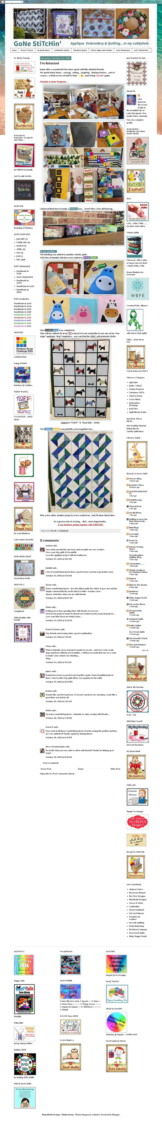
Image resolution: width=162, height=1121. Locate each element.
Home (14, 50)
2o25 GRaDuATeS (141, 50)
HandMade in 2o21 (22, 303)
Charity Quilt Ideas (135, 431)
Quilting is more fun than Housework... (138, 520)
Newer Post (46, 769)
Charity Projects (136, 389)
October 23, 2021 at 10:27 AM (59, 598)
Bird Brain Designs (137, 899)
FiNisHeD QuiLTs (80, 50)
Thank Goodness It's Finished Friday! (138, 571)
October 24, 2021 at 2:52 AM (59, 620)
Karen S (49, 727)
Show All (145, 650)
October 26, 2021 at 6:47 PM (59, 737)
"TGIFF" (74, 422)
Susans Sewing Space (136, 548)
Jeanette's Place (136, 485)
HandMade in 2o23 (25, 286)
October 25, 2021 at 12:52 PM (59, 682)
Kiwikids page (135, 500)
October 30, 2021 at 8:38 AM (59, 757)
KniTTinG (133, 409)
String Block (132, 428)
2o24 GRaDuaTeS (123, 50)
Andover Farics (136, 889)
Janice (48, 671)
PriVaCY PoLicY (27, 50)
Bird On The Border (138, 585)
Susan (48, 585)
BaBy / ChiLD (135, 386)
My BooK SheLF (43, 50)
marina (49, 546)
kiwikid (49, 568)
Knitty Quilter (135, 625)
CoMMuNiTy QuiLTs (61, 50)
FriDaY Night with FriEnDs (101, 50)
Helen (48, 710)
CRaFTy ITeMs (135, 396)
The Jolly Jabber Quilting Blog (136, 556)
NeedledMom (135, 513)
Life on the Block (137, 604)
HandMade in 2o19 (22, 309)
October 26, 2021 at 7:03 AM (59, 701)
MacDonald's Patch (138, 638)
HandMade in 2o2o (23, 306)
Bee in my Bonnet (137, 893)
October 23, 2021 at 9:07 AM (59, 559)
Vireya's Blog (135, 479)
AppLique (133, 382)
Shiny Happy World (138, 598)
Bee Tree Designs (137, 896)
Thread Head (135, 506)
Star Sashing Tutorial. (136, 426)
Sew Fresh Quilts (137, 632)
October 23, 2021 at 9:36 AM (59, 576)
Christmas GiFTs (136, 392)
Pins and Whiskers (137, 645)
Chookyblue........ (136, 564)
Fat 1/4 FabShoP (136, 910)
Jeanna (49, 691)
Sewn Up (133, 540)
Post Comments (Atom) (63, 774)
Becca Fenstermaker (55, 747)
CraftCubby (134, 906)
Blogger (116, 1115)
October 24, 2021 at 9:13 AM (58, 662)
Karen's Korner (53, 629)
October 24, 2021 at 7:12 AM (58, 637)
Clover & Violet (136, 903)
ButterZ (132, 578)
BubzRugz (134, 527)
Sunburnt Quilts (136, 619)
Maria (48, 607)
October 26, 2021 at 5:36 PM (59, 718)
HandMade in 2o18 (22, 312)
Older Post (115, 769)
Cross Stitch (134, 399)
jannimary (133, 591)
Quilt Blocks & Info (137, 412)
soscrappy (134, 534)
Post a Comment (51, 763)
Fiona (48, 646)
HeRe (113, 336)
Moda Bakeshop (136, 926)
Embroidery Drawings (134, 404)
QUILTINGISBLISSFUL (138, 492)
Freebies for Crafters (134, 918)
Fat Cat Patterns (136, 913)
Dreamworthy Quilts (135, 612)
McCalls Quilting (136, 923)
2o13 (22, 326)
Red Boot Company (138, 929)
